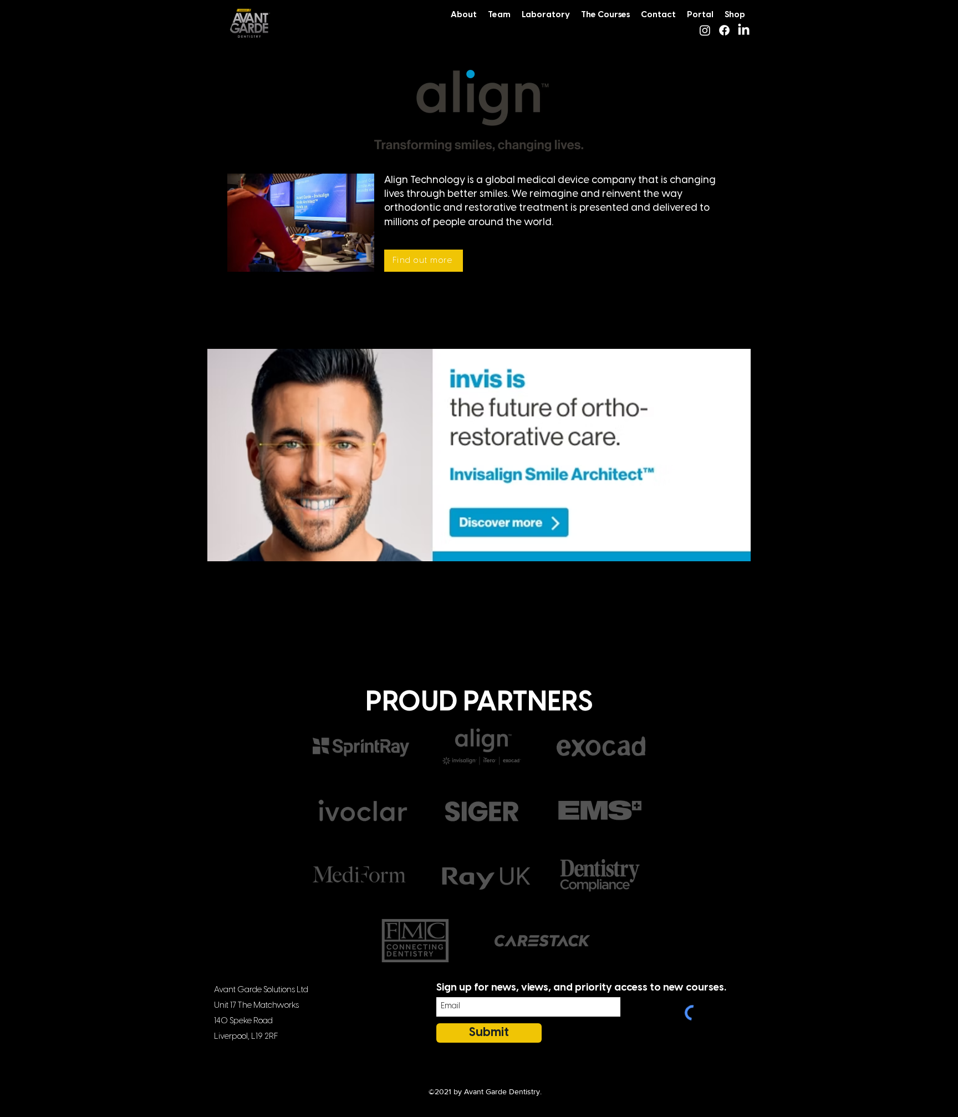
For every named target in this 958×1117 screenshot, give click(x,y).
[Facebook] (724, 30)
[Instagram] (705, 30)
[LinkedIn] (744, 30)
